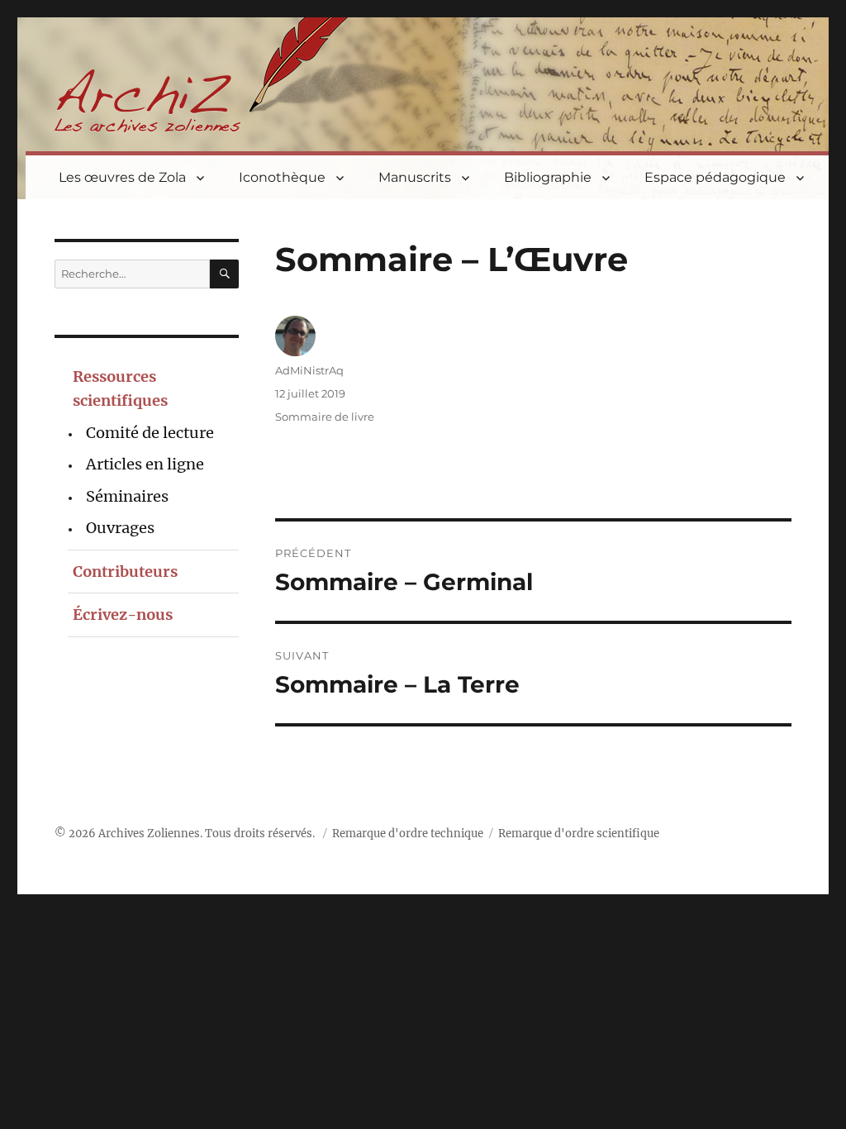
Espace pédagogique (715, 177)
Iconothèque (282, 177)
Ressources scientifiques (120, 388)
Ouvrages (120, 527)
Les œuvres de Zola (122, 177)
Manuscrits (414, 177)
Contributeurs (125, 571)
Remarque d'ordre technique (407, 834)
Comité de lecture (150, 432)
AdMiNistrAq (309, 370)
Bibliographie (548, 177)
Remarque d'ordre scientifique (578, 834)
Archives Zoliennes (149, 834)
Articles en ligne (145, 464)
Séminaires (127, 496)
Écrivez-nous (123, 614)
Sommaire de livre (324, 416)
